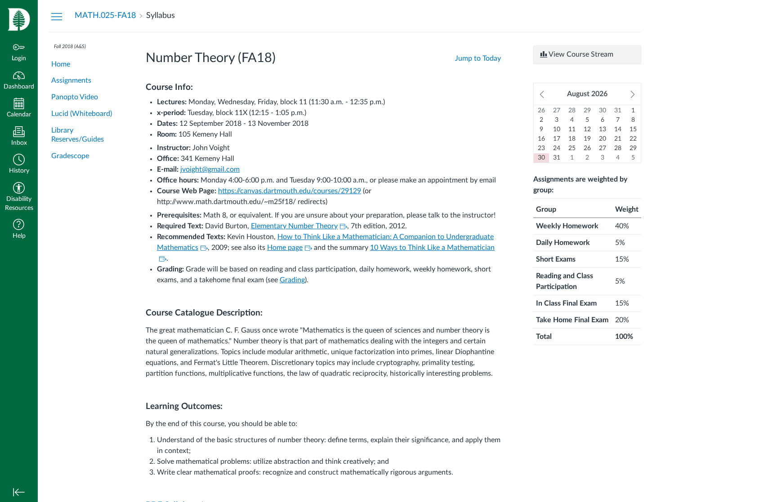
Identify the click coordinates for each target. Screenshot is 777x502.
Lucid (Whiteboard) (81, 113)
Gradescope (70, 156)
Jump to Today (478, 58)
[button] (19, 165)
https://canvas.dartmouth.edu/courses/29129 (289, 191)
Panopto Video (74, 97)
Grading (292, 280)
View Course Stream (580, 54)
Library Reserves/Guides (77, 135)
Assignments (71, 80)
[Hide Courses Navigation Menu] (57, 16)
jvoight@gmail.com (210, 169)
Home (60, 64)
